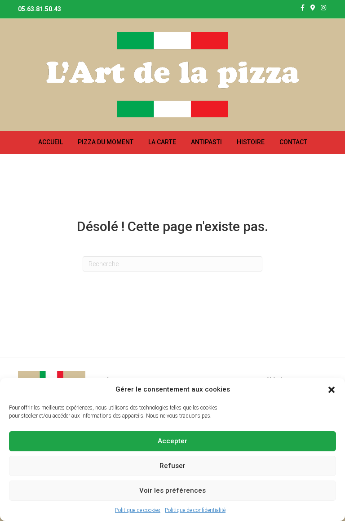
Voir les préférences (172, 490)
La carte (162, 142)
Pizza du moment (105, 142)
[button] (331, 389)
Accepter (172, 441)
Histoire (251, 142)
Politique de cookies (137, 510)
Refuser (172, 466)
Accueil (50, 142)
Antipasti (206, 142)
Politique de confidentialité (195, 510)
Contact (293, 142)
